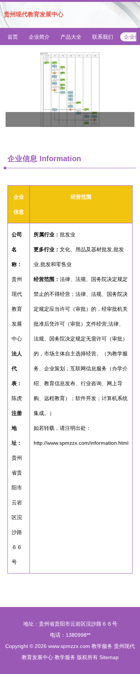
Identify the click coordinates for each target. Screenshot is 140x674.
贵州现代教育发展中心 (33, 14)
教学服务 (101, 646)
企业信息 (22, 158)
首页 (12, 37)
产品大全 (70, 37)
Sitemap (109, 657)
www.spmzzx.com (69, 646)
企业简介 (39, 37)
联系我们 (102, 37)
